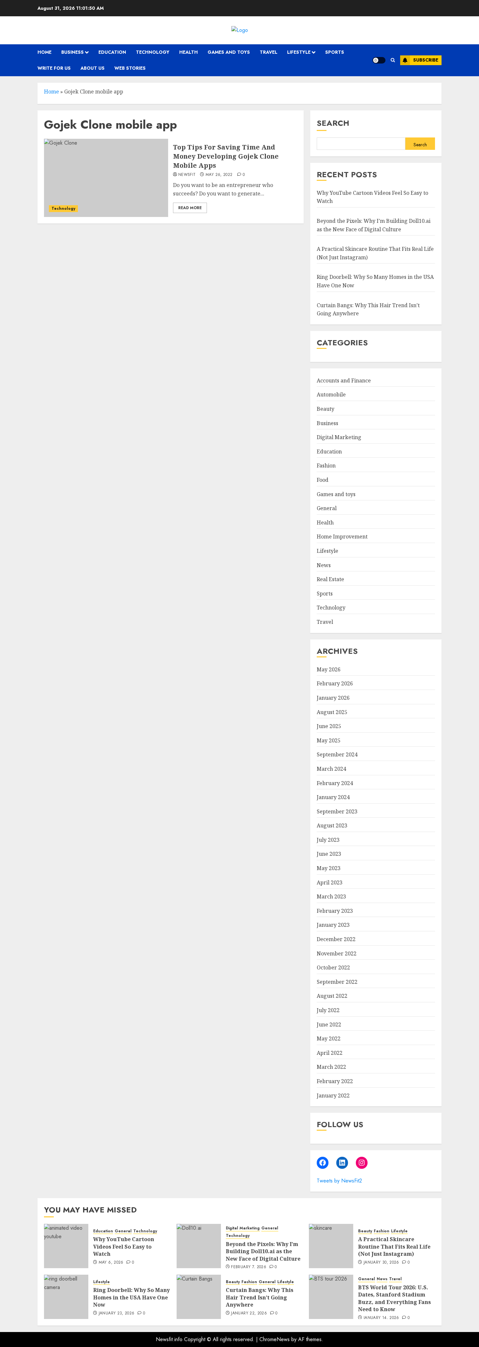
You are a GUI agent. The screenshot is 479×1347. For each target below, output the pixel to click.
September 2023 (337, 811)
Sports (334, 52)
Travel (268, 52)
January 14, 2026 (381, 1318)
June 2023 (329, 853)
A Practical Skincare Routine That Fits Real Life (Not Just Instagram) (394, 1246)
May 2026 (329, 669)
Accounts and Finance (344, 380)
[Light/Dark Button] (378, 60)
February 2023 (335, 910)
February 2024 (335, 783)
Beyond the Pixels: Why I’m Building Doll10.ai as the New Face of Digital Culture (263, 1251)
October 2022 (333, 967)
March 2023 (331, 896)
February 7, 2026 (248, 1267)
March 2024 (331, 768)
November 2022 (336, 953)
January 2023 (333, 924)
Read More (190, 208)
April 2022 (329, 1052)
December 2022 (336, 939)
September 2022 (337, 981)
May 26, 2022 (219, 175)
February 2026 (335, 683)
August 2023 (332, 825)
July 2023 (328, 839)
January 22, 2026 (249, 1313)
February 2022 (335, 1081)
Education (112, 52)
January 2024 (333, 797)
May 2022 (329, 1038)
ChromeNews (274, 1339)
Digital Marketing (339, 437)
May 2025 (329, 740)
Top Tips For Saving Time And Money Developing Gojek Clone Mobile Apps (226, 156)
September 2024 (337, 754)
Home (44, 52)
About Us (92, 68)
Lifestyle (299, 52)
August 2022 (332, 995)
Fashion (326, 465)
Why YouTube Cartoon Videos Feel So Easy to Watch (123, 1246)
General (327, 508)
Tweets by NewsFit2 (339, 1180)
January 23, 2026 (117, 1313)
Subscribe (425, 60)
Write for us (54, 68)
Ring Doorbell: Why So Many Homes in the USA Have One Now (131, 1297)
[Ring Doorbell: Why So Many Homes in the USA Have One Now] (66, 1297)
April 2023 (329, 882)
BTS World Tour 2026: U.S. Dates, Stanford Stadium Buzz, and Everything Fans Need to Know (394, 1298)
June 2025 (329, 726)
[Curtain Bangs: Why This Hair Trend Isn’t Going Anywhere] (199, 1297)
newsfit (187, 175)
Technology (152, 52)
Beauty (325, 408)
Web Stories (130, 68)
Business (72, 52)
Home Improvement (342, 536)
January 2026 (333, 697)
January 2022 (333, 1095)
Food (322, 479)
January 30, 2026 (381, 1262)
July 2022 (328, 1010)
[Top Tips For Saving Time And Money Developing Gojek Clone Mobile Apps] (106, 178)
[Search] (393, 60)
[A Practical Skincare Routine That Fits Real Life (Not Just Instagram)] (331, 1246)
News (324, 565)
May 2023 (329, 868)
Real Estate (330, 579)
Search (333, 123)
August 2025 (332, 712)
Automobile (331, 394)
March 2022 (331, 1066)
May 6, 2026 (111, 1262)
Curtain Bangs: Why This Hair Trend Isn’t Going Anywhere (259, 1297)
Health (188, 52)
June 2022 (329, 1024)
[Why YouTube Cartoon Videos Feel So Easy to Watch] (66, 1246)
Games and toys (229, 52)
